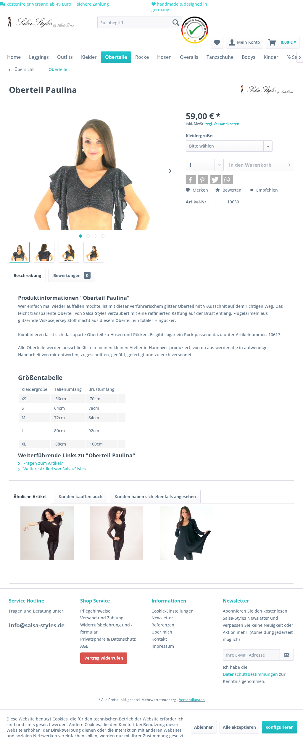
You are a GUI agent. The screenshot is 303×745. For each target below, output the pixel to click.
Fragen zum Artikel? (42, 463)
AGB (84, 646)
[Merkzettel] (217, 42)
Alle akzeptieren (239, 727)
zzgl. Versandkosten (222, 123)
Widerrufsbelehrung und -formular (106, 628)
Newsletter (162, 618)
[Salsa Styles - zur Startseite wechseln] (39, 24)
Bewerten (232, 190)
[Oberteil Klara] (186, 533)
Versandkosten (192, 699)
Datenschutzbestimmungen (250, 674)
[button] (191, 179)
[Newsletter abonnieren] (287, 655)
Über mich (162, 632)
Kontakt (159, 639)
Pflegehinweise (95, 611)
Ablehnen (204, 727)
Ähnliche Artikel (30, 496)
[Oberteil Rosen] (117, 533)
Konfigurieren (279, 727)
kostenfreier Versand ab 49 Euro (38, 4)
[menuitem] (139, 22)
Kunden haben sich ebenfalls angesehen (155, 496)
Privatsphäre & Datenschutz (108, 639)
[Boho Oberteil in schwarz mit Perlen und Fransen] (47, 533)
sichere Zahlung (92, 4)
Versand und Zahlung (101, 618)
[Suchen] (176, 22)
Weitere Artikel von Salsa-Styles (54, 469)
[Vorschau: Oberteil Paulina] (19, 252)
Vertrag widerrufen (103, 658)
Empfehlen (266, 190)
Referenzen (163, 625)
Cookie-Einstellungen (173, 611)
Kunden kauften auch (80, 496)
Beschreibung (27, 275)
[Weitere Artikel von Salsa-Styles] (265, 95)
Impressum (163, 646)
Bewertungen (70, 275)
